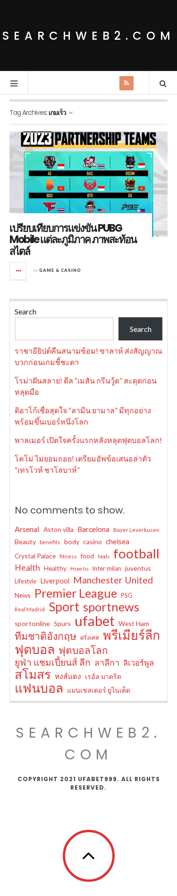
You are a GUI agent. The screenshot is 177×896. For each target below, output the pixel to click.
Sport (64, 606)
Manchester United (113, 579)
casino (92, 542)
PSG (127, 595)
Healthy (55, 568)
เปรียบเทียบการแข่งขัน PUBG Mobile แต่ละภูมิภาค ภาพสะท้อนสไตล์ (72, 239)
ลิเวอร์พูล (138, 663)
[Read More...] (18, 270)
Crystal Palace (35, 556)
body (71, 542)
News (23, 595)
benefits (50, 542)
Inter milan (106, 568)
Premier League (75, 593)
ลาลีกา (106, 662)
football (136, 553)
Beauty (25, 542)
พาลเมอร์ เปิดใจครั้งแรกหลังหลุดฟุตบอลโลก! (88, 439)
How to (79, 568)
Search (25, 311)
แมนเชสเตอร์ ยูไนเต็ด (98, 690)
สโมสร (33, 674)
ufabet (95, 620)
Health (27, 568)
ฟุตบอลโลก (83, 650)
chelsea (117, 541)
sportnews (111, 606)
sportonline (32, 623)
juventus (138, 568)
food (87, 556)
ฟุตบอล (35, 649)
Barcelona (93, 529)
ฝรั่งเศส (89, 637)
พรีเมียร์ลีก (131, 635)
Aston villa (58, 529)
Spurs (62, 623)
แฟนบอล (39, 688)
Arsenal (27, 528)
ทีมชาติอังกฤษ (45, 636)
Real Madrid (30, 609)
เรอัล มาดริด (103, 676)
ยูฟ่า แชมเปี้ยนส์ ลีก (53, 662)
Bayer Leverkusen (136, 530)
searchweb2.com (88, 35)
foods (104, 556)
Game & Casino (60, 270)
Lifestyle (25, 581)
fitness (68, 556)
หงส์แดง (68, 676)
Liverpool (54, 580)
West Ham (133, 623)
